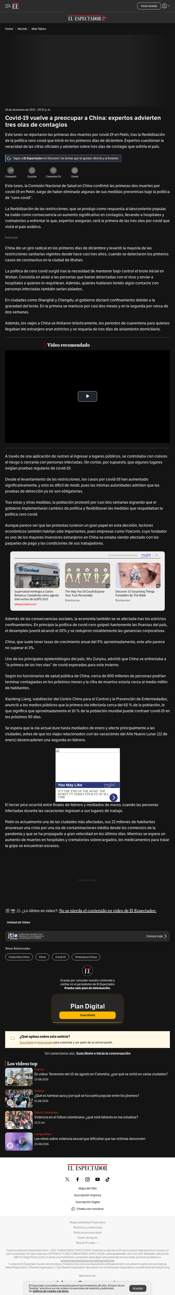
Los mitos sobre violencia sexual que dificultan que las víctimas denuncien (89, 1139)
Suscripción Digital (88, 1202)
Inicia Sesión (149, 6)
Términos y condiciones (87, 1227)
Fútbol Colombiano (46, 1112)
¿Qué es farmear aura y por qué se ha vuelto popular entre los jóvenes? (86, 1095)
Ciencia (39, 1069)
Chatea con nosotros (90, 1209)
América (39, 1091)
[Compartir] (10, 170)
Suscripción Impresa (87, 1195)
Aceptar (138, 1288)
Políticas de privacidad (87, 1232)
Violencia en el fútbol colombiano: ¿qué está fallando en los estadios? (86, 1117)
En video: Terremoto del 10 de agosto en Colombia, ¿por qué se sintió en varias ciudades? (101, 1074)
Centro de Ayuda (87, 1237)
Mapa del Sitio (88, 1188)
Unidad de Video (18, 922)
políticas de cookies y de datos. (51, 1291)
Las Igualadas (42, 1134)
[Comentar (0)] (53, 170)
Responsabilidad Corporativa (87, 1222)
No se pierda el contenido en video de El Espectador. (107, 910)
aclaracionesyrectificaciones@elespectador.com (87, 1260)
